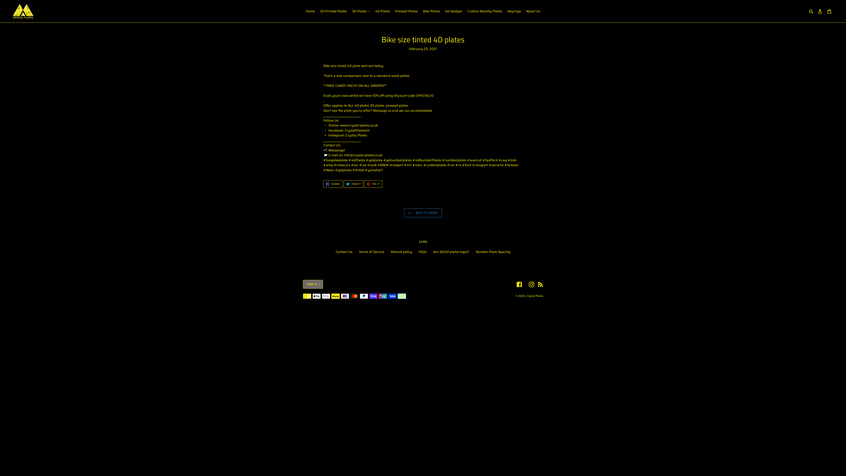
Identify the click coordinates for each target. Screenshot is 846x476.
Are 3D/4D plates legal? (451, 252)
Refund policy (401, 252)
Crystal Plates (534, 296)
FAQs (423, 252)
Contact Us (344, 252)
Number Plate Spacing (493, 252)
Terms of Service (371, 252)
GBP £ (312, 284)
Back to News (426, 212)
